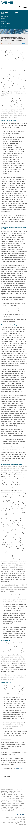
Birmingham (20, 789)
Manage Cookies (20, 817)
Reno (2, 805)
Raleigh (22, 803)
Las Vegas (4, 798)
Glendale (21, 794)
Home (7, 817)
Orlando (13, 801)
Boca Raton (4, 791)
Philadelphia (19, 801)
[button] (18, 814)
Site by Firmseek (20, 821)
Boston (11, 791)
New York (12, 800)
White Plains (10, 810)
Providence (16, 803)
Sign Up (3, 26)
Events (3, 21)
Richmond (8, 805)
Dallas (14, 793)
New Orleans (4, 800)
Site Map (23, 819)
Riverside (3, 807)
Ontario (18, 800)
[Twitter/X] (26, 815)
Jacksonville (16, 796)
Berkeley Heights (10, 789)
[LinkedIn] (23, 815)
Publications (5, 23)
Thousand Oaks (20, 809)
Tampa (13, 809)
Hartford (3, 796)
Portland (9, 803)
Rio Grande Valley (17, 805)
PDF (23, 44)
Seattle (16, 807)
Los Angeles (11, 798)
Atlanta (3, 789)
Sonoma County (5, 809)
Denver (20, 793)
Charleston (17, 791)
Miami (17, 798)
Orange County (5, 801)
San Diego (10, 807)
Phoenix (3, 803)
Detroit (3, 794)
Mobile (22, 798)
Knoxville (23, 796)
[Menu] (25, 7)
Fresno (15, 794)
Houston (9, 796)
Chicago (3, 793)
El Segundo (9, 794)
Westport (3, 810)
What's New (5, 16)
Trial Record (19, 768)
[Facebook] (20, 815)
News (3, 18)
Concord (9, 793)
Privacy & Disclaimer (13, 819)
